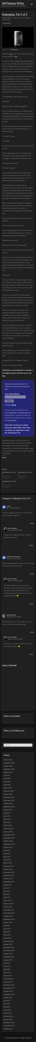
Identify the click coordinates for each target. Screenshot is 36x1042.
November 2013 (9, 1026)
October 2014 (8, 991)
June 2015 (7, 966)
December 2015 (9, 947)
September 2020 (9, 769)
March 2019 (8, 825)
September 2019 (9, 807)
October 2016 (8, 916)
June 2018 (7, 854)
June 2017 (7, 891)
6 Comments (6, 23)
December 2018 (9, 835)
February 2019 (8, 828)
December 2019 (9, 797)
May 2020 (7, 782)
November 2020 (9, 763)
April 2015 (7, 972)
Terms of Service (23, 412)
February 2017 (8, 904)
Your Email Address (12, 394)
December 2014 (9, 985)
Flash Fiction (6, 20)
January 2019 (8, 832)
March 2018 (8, 863)
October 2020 (8, 766)
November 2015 (9, 950)
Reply (32, 523)
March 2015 (8, 976)
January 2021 (8, 760)
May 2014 (7, 1007)
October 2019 (8, 803)
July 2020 (7, 775)
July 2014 (7, 1001)
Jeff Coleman (12, 528)
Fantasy (27, 18)
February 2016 (8, 941)
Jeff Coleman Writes (13, 3)
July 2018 (7, 850)
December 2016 (9, 910)
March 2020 (8, 788)
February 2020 (8, 791)
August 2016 (8, 922)
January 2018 (8, 869)
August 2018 (8, 847)
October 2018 (8, 841)
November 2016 (9, 913)
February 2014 (8, 1016)
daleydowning (11, 615)
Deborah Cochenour (13, 556)
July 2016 (7, 925)
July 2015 (7, 963)
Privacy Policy (12, 412)
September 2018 (9, 844)
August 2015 (8, 960)
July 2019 (7, 813)
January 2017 (8, 907)
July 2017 (7, 888)
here (11, 54)
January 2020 (8, 794)
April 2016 (7, 935)
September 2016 (9, 919)
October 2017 (8, 879)
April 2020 (7, 785)
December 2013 (9, 1022)
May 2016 (7, 932)
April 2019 (7, 822)
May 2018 (7, 857)
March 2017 (8, 900)
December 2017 (9, 872)
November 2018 (9, 838)
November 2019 (9, 800)
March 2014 (8, 1013)
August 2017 (8, 885)
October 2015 (8, 954)
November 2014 (9, 988)
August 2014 (8, 997)
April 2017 (7, 897)
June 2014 (7, 1004)
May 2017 (7, 894)
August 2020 (8, 772)
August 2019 (8, 810)
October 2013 (8, 1029)
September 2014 (9, 994)
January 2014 (8, 1019)
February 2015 (8, 979)
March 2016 (8, 938)
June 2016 (7, 929)
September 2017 (9, 882)
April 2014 (7, 1010)
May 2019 (7, 819)
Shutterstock (14, 49)
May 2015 (7, 969)
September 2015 (9, 957)
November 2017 (9, 875)
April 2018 (7, 860)
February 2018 (8, 866)
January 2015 (8, 982)
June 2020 (7, 778)
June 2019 (7, 816)
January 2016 (8, 944)
